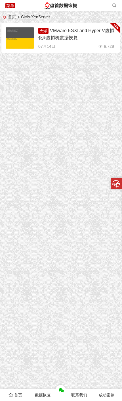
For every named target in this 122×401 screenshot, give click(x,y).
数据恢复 (43, 395)
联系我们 (79, 395)
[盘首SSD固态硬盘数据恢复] (61, 7)
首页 (12, 17)
